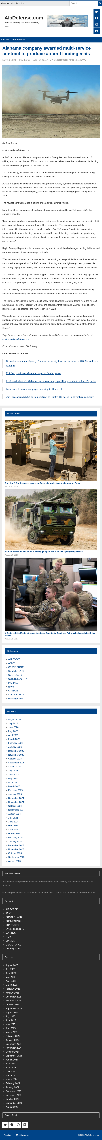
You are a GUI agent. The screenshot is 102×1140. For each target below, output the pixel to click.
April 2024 (13, 829)
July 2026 (13, 723)
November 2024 (16, 802)
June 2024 (13, 821)
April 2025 (13, 782)
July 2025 (13, 770)
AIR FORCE (39, 60)
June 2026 (13, 727)
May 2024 (13, 825)
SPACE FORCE (16, 694)
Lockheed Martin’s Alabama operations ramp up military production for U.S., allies (51, 381)
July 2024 (13, 818)
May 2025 (13, 778)
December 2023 (16, 845)
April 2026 (13, 735)
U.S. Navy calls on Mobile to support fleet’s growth (33, 373)
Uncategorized (15, 698)
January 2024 (15, 841)
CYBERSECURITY (17, 679)
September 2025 (16, 762)
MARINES (74, 60)
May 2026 (13, 731)
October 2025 (15, 758)
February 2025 (15, 790)
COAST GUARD (16, 667)
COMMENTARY (16, 671)
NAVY (83, 60)
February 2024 (15, 837)
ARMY (49, 60)
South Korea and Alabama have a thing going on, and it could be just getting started (44, 552)
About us (5, 3)
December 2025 (16, 751)
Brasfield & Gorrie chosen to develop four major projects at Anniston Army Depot (42, 483)
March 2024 (14, 833)
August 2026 (14, 719)
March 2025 (14, 786)
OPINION (13, 690)
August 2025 (14, 766)
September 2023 (16, 857)
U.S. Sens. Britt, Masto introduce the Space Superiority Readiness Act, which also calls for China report (50, 634)
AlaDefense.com (24, 18)
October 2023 (15, 853)
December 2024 (16, 798)
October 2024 (15, 806)
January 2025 (15, 794)
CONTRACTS (61, 60)
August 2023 (14, 861)
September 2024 (16, 810)
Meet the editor (17, 3)
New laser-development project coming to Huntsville (34, 389)
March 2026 (14, 739)
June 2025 (13, 774)
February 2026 (15, 743)
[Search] (100, 3)
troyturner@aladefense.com (16, 339)
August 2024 (14, 814)
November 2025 (16, 755)
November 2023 (16, 849)
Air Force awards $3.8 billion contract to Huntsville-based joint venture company (50, 397)
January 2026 (15, 747)
